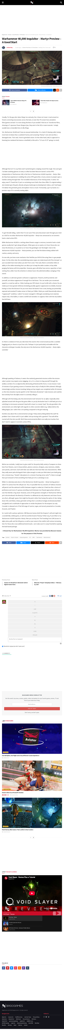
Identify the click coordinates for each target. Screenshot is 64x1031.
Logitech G (22, 1021)
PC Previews (34, 47)
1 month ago (15, 795)
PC (30, 537)
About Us (4, 1017)
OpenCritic (4, 1021)
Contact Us (10, 1017)
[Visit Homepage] (32, 2)
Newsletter (11, 1019)
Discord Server (26, 1019)
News (15, 1025)
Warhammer (47, 537)
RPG (34, 537)
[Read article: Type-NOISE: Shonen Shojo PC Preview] (6, 102)
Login (60, 596)
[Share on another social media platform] (60, 90)
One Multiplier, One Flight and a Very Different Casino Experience (20, 755)
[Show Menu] (3, 2)
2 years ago (44, 102)
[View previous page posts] (30, 111)
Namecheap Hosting (22, 1023)
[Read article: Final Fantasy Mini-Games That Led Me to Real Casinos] (32, 813)
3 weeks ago (6, 757)
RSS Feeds (18, 1019)
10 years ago (18, 47)
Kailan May (10, 47)
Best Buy (37, 1023)
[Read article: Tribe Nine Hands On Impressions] (36, 102)
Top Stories (39, 537)
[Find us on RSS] (19, 967)
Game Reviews (7, 789)
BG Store (34, 1019)
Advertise (4, 1019)
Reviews (10, 1025)
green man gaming (13, 1021)
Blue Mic (4, 1025)
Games (7, 537)
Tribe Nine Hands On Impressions (49, 100)
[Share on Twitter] (54, 90)
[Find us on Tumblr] (27, 967)
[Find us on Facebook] (3, 967)
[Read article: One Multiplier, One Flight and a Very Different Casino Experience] (32, 739)
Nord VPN (31, 1023)
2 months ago (6, 832)
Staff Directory (18, 1017)
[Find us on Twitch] (23, 967)
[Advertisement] (32, 19)
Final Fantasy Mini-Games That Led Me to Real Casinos (17, 830)
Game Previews (27, 47)
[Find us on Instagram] (15, 967)
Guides (25, 1025)
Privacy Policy (36, 1017)
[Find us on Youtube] (7, 967)
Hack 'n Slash (14, 537)
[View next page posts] (33, 111)
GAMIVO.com (30, 1021)
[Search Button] (61, 2)
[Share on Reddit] (57, 90)
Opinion (5, 752)
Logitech (13, 1023)
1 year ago (14, 104)
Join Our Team (27, 1017)
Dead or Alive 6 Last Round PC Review (12, 792)
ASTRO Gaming (5, 1023)
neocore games (24, 537)
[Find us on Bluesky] (11, 967)
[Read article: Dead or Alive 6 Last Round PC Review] (32, 776)
